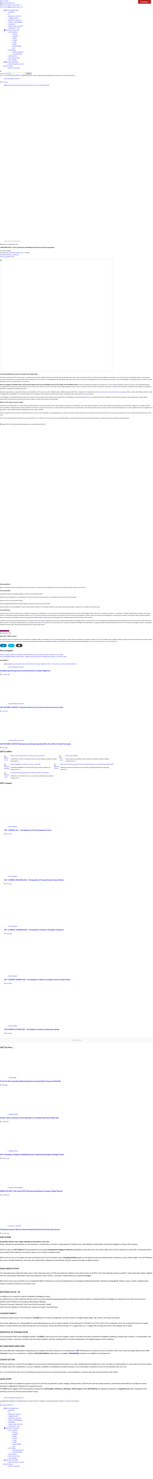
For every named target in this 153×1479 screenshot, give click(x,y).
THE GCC (15, 34)
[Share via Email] (19, 645)
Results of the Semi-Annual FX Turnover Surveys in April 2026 (28, 755)
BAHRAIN (15, 36)
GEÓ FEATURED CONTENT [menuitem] (16, 1462)
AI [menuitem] (8, 1412)
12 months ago (6, 674)
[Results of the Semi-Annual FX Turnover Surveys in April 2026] (6, 760)
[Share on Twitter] (11, 645)
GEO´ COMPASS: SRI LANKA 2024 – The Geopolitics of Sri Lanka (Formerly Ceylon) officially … (34, 880)
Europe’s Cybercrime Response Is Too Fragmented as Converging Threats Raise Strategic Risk (29, 1118)
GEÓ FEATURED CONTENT (16, 64)
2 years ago (5, 82)
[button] (4, 7)
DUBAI (14, 38)
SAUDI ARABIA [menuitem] (16, 1444)
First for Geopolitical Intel (7, 256)
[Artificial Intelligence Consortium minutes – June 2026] (6, 768)
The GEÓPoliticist (17, 54)
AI (8, 14)
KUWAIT (14, 40)
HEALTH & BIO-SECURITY (15, 26)
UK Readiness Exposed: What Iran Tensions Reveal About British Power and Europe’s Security (30, 1229)
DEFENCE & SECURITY (14, 20)
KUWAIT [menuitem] (14, 1438)
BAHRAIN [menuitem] (15, 1434)
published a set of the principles (33, 615)
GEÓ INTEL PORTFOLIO (12, 30)
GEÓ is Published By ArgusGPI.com (14, 1397)
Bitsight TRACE (86, 397)
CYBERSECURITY (13, 18)
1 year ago (8, 833)
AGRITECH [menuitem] (11, 1410)
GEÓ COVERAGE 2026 (12, 10)
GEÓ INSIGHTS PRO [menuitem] (14, 1456)
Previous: (31, 654)
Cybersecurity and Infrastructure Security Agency (112, 392)
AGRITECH (11, 12)
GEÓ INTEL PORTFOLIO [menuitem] (12, 1428)
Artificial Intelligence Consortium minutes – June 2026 (25, 764)
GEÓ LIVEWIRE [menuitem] (12, 1458)
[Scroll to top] (0, 1403)
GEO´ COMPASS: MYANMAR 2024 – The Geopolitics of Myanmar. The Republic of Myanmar (34, 930)
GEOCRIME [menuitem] (11, 1422)
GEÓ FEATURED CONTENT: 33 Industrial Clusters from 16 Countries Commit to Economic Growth (31, 707)
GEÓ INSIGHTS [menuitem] (12, 1454)
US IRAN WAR (12, 1077)
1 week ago (5, 1085)
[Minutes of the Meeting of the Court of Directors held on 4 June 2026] (6, 777)
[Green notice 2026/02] (61, 760)
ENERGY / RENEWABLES (15, 22)
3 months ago (5, 1158)
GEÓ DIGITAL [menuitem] (12, 1448)
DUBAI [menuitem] (14, 1436)
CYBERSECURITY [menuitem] (13, 1416)
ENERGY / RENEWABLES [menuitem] (15, 1420)
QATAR (14, 44)
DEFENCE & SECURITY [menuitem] (14, 1418)
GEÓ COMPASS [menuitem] (12, 1430)
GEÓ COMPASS (12, 32)
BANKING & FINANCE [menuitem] (14, 1414)
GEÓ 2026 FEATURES (11, 62)
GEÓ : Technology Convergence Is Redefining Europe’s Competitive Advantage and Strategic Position (32, 1154)
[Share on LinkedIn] (3, 645)
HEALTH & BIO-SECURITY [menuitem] (15, 1424)
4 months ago (5, 1195)
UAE (13, 48)
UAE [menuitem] (13, 1446)
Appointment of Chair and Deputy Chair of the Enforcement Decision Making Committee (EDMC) (87, 764)
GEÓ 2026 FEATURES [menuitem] (11, 1460)
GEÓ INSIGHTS (12, 56)
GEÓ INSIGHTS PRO (14, 58)
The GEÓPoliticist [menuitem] (17, 1452)
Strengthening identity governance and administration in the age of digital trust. (25, 671)
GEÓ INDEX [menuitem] (9, 1464)
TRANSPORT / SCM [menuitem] (14, 1426)
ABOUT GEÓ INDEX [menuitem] (14, 1466)
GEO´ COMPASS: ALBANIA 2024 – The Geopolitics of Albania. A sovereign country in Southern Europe (37, 979)
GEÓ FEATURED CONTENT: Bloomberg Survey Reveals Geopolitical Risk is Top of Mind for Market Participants (35, 744)
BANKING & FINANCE (14, 16)
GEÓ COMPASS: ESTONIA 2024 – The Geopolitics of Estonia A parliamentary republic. (32, 1029)
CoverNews (68, 1401)
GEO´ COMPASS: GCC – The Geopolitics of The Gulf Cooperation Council (27, 830)
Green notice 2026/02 (72, 755)
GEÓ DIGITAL (12, 50)
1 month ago (5, 1121)
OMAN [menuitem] (14, 1440)
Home (1, 75)
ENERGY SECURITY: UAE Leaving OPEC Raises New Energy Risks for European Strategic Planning (31, 1191)
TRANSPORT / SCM (14, 28)
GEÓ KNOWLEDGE (18, 52)
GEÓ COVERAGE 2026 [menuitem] (12, 1408)
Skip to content (4, 1)
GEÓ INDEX (9, 66)
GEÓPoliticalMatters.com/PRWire (9, 254)
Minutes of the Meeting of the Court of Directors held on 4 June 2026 (30, 772)
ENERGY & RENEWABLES (15, 1187)
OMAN (14, 42)
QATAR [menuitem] (14, 1442)
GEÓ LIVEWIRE (12, 60)
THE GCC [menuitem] (15, 1432)
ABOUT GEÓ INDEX (14, 68)
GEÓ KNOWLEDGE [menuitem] (18, 1450)
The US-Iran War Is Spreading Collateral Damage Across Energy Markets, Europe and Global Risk (30, 1081)
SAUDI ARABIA (16, 46)
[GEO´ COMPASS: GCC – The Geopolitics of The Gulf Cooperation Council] (37, 823)
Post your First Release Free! (110, 641)
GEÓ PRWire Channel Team (15, 252)
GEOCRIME (11, 24)
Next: (33, 656)
